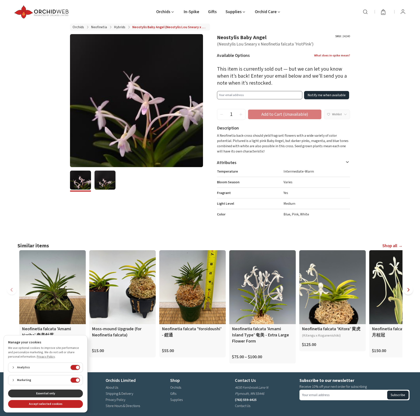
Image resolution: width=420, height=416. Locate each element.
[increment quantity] (240, 114)
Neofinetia (99, 27)
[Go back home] (42, 11)
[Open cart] (384, 12)
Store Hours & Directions (123, 406)
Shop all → (392, 246)
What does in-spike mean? (332, 55)
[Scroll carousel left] (12, 290)
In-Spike (191, 12)
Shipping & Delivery (119, 393)
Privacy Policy (115, 399)
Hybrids (119, 27)
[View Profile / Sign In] (403, 12)
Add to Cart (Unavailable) (284, 114)
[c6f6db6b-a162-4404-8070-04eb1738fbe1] (80, 181)
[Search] (365, 12)
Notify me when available (327, 95)
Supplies (176, 399)
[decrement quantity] (221, 114)
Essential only (45, 393)
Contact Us (242, 406)
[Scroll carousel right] (408, 290)
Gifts (212, 12)
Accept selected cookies (45, 404)
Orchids (78, 27)
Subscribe (398, 395)
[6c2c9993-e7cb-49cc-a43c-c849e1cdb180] (105, 181)
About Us (112, 387)
